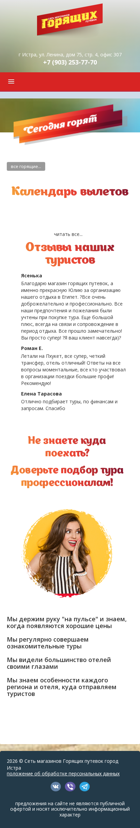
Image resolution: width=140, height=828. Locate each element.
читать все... (68, 234)
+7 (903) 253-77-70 (70, 62)
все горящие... (26, 166)
